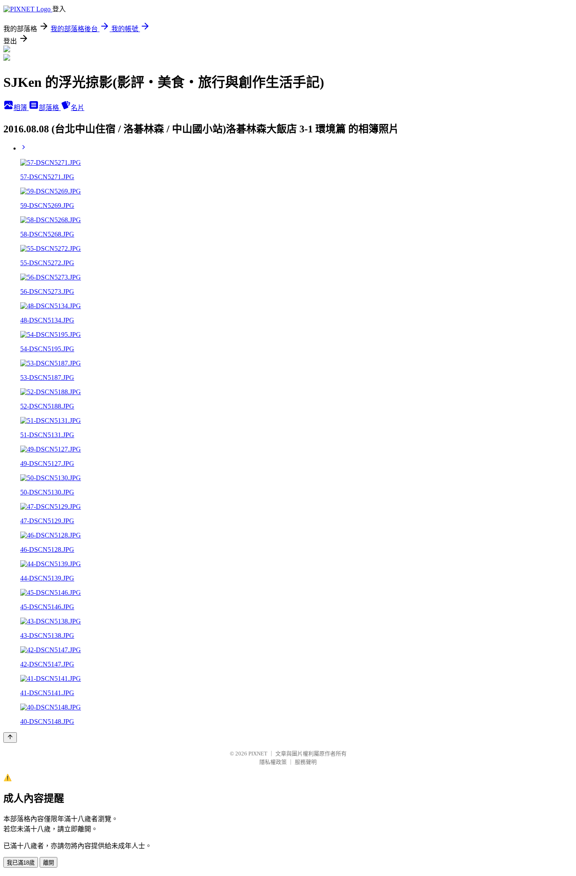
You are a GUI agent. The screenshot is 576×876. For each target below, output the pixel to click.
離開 (48, 863)
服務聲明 (306, 762)
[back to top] (10, 737)
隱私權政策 (273, 762)
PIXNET (257, 753)
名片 (77, 107)
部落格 (50, 107)
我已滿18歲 (21, 863)
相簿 (21, 107)
